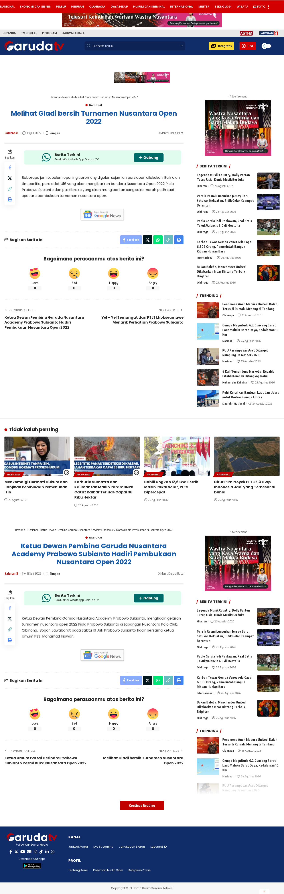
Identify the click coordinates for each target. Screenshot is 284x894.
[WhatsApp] (53, 851)
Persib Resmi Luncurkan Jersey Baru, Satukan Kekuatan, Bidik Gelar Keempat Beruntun (225, 200)
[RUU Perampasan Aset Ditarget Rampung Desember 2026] (208, 356)
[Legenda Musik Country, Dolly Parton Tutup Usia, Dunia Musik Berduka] (268, 181)
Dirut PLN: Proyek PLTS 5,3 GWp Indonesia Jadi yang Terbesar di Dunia (244, 487)
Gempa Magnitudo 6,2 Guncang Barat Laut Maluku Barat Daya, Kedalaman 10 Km (250, 330)
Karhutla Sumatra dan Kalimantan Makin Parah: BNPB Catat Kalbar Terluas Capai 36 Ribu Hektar (103, 489)
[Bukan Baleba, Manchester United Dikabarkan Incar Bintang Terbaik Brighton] (268, 273)
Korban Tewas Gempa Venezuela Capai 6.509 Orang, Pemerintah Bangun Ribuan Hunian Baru (224, 246)
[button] (221, 46)
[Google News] (29, 851)
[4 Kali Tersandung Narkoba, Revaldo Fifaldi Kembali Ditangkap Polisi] (208, 377)
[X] (16, 851)
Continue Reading (142, 805)
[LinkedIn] (47, 851)
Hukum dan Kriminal (234, 382)
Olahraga (202, 211)
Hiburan (202, 186)
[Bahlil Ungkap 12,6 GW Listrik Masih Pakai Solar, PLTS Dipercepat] (177, 456)
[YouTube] (22, 851)
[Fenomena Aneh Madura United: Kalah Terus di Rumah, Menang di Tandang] (208, 310)
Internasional (205, 258)
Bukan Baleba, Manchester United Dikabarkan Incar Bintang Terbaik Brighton (221, 271)
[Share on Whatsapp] (158, 239)
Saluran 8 (11, 133)
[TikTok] (41, 851)
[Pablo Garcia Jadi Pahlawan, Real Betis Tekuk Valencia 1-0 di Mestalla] (268, 227)
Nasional (67, 97)
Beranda (55, 97)
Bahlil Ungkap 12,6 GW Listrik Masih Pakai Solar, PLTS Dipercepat (171, 487)
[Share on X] (9, 178)
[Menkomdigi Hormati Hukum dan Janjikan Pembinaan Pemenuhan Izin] (37, 456)
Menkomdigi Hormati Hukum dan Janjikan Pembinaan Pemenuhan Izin (36, 487)
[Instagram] (35, 851)
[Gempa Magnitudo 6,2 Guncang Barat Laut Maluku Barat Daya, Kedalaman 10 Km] (208, 331)
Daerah (227, 403)
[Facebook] (10, 851)
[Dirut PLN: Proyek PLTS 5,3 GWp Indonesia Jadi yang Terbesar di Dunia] (247, 456)
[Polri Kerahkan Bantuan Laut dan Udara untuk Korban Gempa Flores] (208, 398)
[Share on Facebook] (9, 167)
